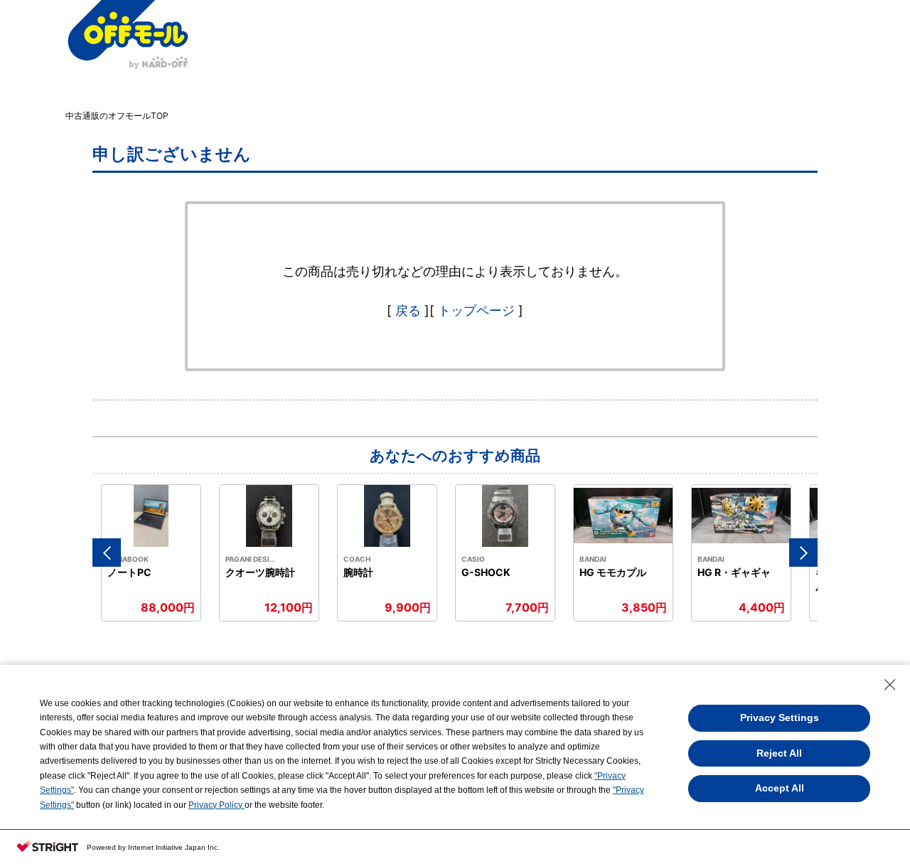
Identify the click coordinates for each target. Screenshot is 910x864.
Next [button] (803, 552)
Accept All (779, 788)
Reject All (779, 753)
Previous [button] (106, 552)
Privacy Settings (779, 717)
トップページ (476, 310)
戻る (408, 310)
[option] (151, 553)
